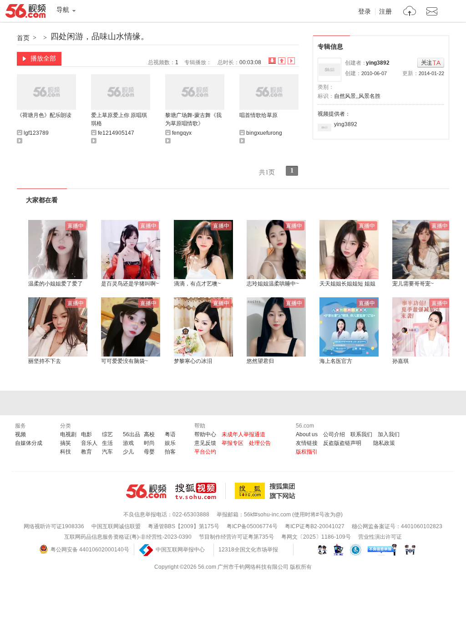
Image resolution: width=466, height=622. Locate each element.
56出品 (131, 434)
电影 (86, 434)
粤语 (170, 434)
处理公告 (260, 443)
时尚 (149, 443)
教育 (86, 452)
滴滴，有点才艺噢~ (197, 283)
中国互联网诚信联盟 (116, 526)
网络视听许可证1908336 (54, 526)
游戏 (128, 443)
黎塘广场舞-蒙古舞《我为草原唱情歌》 (193, 119)
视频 (20, 434)
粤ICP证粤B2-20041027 (314, 526)
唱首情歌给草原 (258, 115)
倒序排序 (272, 60)
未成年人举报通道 (243, 434)
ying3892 (378, 63)
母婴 (149, 452)
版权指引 (307, 452)
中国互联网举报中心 (180, 549)
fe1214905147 (116, 133)
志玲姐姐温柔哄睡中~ (273, 283)
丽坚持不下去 (44, 361)
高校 (149, 434)
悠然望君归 (260, 361)
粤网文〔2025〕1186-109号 (316, 537)
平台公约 (205, 452)
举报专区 (232, 443)
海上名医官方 (335, 361)
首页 (23, 37)
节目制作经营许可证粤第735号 (236, 537)
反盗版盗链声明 (342, 443)
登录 (364, 12)
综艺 (107, 434)
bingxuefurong (264, 133)
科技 (65, 452)
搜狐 (267, 491)
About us (307, 434)
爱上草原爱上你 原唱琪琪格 (119, 119)
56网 (146, 491)
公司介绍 (334, 434)
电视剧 (68, 434)
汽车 (107, 452)
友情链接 (307, 443)
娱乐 (170, 443)
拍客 (170, 452)
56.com (25, 12)
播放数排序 (291, 60)
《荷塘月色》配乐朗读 (44, 115)
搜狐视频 (200, 491)
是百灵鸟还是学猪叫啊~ (130, 283)
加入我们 (389, 434)
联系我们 (361, 434)
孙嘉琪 (400, 361)
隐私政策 (384, 443)
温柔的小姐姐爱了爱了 (55, 283)
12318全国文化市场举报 (248, 549)
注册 (385, 12)
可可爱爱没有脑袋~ (124, 361)
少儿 (128, 452)
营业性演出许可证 (380, 537)
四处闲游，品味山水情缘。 (100, 36)
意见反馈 (205, 443)
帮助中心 (205, 434)
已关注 (430, 63)
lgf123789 (36, 133)
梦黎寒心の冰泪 (193, 361)
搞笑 (65, 443)
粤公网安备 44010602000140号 (90, 549)
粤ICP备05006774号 (252, 526)
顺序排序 (281, 60)
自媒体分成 (28, 443)
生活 (107, 443)
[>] (409, 12)
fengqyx (182, 133)
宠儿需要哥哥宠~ (413, 283)
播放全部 (43, 58)
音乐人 (89, 443)
